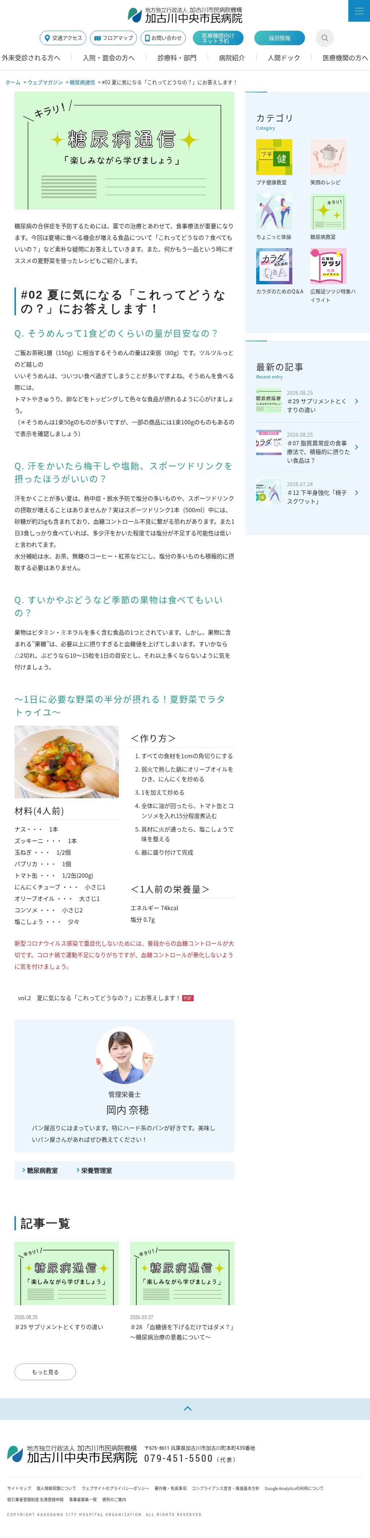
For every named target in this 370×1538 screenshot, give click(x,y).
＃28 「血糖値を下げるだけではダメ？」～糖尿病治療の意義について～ (181, 1327)
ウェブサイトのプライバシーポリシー (115, 1488)
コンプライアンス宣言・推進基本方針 (225, 1488)
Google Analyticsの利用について (294, 1488)
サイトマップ (19, 1488)
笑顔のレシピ (325, 182)
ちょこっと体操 (273, 236)
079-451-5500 (179, 1458)
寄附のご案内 (114, 1500)
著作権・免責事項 (170, 1488)
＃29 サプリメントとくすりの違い (58, 1322)
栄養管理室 (96, 1170)
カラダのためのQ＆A (280, 291)
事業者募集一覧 (83, 1500)
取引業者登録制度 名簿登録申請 (35, 1500)
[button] (359, 11)
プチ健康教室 (271, 182)
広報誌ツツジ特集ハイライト (333, 296)
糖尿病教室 (42, 1170)
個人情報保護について (56, 1488)
